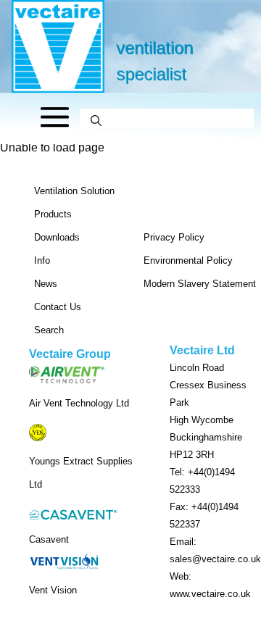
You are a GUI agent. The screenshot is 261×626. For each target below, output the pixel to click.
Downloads (57, 237)
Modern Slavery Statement (200, 283)
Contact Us (57, 306)
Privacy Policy (174, 237)
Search (49, 330)
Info (42, 260)
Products (53, 214)
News (45, 283)
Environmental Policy (188, 260)
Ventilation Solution (74, 190)
